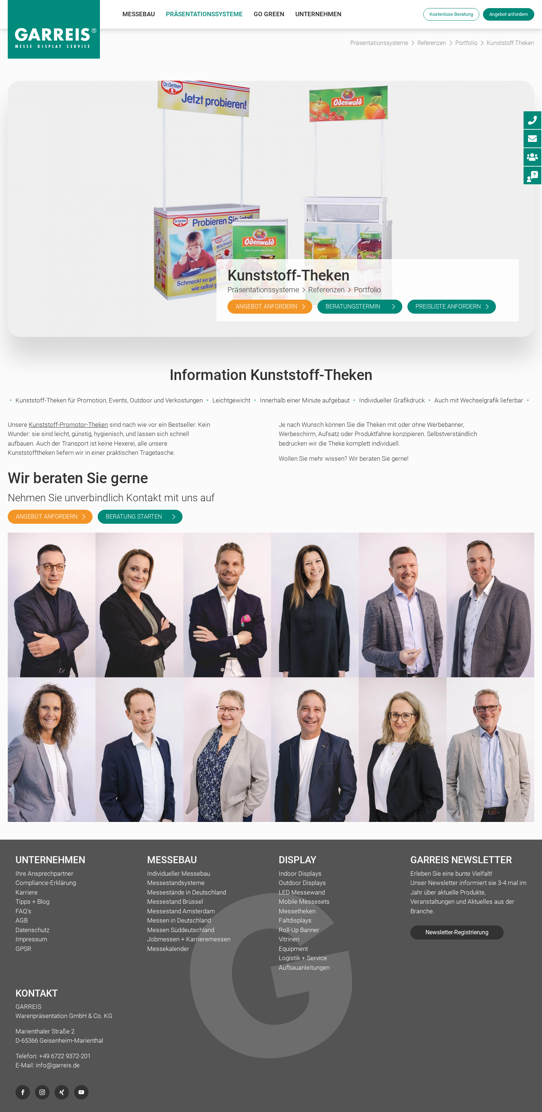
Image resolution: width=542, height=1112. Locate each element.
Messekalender (168, 948)
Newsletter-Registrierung (457, 932)
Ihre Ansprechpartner (44, 873)
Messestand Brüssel (175, 901)
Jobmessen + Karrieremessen (188, 939)
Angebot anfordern (508, 14)
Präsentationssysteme (204, 14)
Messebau (138, 14)
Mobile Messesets (304, 901)
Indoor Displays (300, 873)
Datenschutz (32, 930)
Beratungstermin (353, 306)
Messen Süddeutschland (180, 930)
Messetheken (297, 911)
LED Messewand (302, 892)
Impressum (31, 939)
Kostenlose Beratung (451, 14)
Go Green (269, 14)
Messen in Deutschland (179, 920)
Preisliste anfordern (448, 306)
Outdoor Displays (302, 882)
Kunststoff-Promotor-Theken (68, 424)
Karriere (26, 892)
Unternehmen (318, 14)
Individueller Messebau (178, 873)
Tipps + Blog (32, 901)
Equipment (293, 948)
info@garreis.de (58, 1065)
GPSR (23, 948)
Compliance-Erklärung (45, 882)
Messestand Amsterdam (181, 911)
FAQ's (23, 911)
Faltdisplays (295, 920)
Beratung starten (134, 516)
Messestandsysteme (176, 882)
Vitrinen (289, 939)
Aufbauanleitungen (304, 967)
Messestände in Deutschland (186, 892)
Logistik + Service (303, 958)
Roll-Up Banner (299, 930)
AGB (21, 920)
